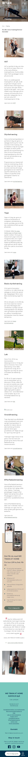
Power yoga (17, 233)
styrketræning (17, 181)
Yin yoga (17, 231)
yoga (14, 252)
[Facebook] (9, 748)
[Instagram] (14, 748)
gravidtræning (17, 448)
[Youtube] (18, 748)
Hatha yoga (8, 233)
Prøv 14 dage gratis (12, 753)
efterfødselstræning (10, 517)
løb (14, 401)
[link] (6, 3)
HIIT (14, 103)
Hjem (3, 26)
